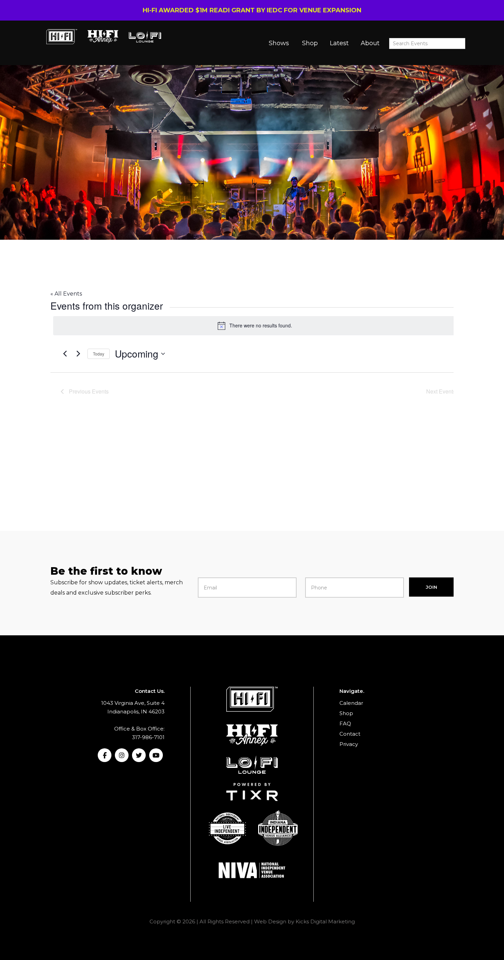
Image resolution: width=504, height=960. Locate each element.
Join (431, 587)
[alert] (254, 325)
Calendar (351, 703)
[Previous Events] (65, 354)
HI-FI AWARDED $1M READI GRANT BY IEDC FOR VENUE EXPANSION (252, 10)
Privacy (348, 744)
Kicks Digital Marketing (325, 921)
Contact (349, 734)
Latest (339, 43)
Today (98, 354)
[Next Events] (78, 354)
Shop (310, 43)
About (370, 43)
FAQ (345, 723)
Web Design (270, 921)
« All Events (66, 293)
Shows (279, 43)
